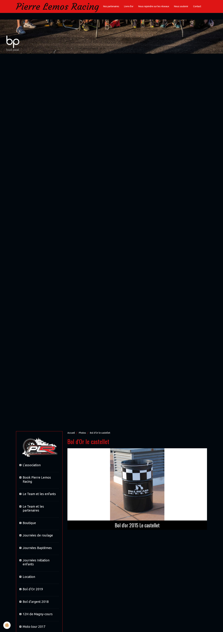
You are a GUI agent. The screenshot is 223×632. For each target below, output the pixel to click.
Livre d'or (128, 6)
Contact (197, 6)
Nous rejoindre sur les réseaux (153, 6)
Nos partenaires (111, 6)
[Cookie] (7, 625)
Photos (82, 432)
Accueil (71, 432)
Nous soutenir (181, 6)
